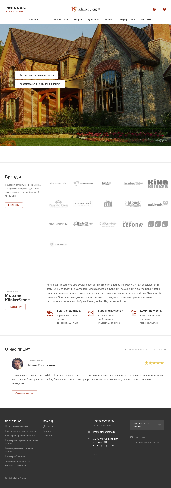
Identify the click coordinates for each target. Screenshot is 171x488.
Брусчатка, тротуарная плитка (20, 431)
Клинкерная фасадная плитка (20, 435)
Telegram (91, 457)
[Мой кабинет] (143, 10)
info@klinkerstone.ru (104, 431)
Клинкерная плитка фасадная (37, 75)
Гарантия (47, 435)
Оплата (47, 431)
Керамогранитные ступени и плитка (40, 83)
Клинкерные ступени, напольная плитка (21, 442)
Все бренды (14, 205)
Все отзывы (159, 350)
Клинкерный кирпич (15, 456)
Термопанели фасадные (17, 461)
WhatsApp (99, 457)
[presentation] (5, 376)
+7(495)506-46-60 (15, 8)
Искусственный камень (16, 426)
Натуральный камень (15, 465)
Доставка (48, 426)
